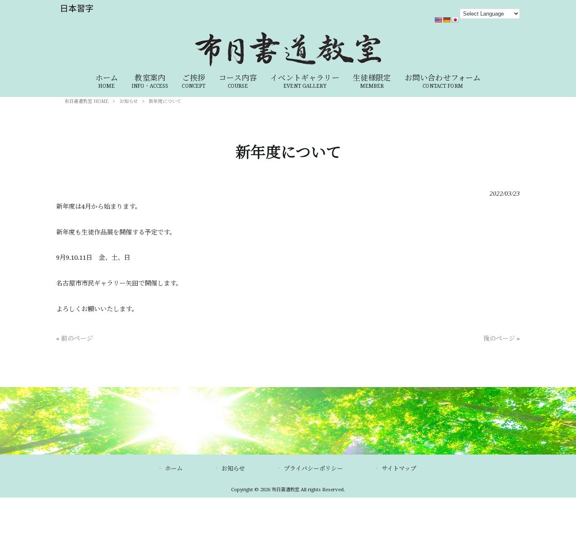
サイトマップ (399, 468)
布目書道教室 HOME (86, 101)
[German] (446, 19)
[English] (438, 19)
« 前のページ (74, 338)
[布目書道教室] (288, 66)
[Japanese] (455, 19)
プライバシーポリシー (313, 468)
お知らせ (128, 101)
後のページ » (501, 338)
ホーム (174, 468)
